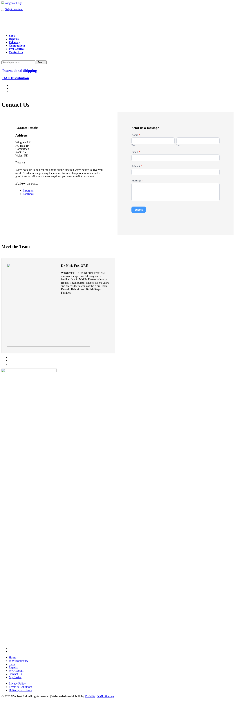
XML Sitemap (105, 696)
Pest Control (16, 48)
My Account (16, 670)
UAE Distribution (15, 78)
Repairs (14, 39)
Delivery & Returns (20, 690)
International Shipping (19, 71)
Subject (136, 166)
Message (137, 180)
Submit (139, 209)
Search (41, 62)
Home (12, 657)
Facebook (28, 193)
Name (135, 134)
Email (135, 151)
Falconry (14, 42)
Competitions (17, 45)
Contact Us (16, 52)
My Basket (15, 677)
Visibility (90, 696)
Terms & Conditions (20, 686)
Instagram (28, 190)
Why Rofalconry (18, 660)
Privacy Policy (17, 683)
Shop (12, 35)
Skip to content (14, 9)
